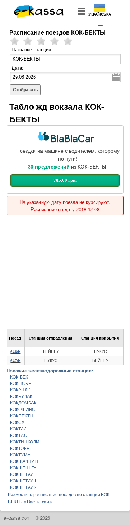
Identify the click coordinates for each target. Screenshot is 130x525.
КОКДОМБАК (23, 403)
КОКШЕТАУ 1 (23, 481)
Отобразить (25, 89)
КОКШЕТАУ (21, 474)
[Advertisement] (65, 268)
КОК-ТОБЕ (20, 383)
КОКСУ (17, 422)
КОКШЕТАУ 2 (23, 487)
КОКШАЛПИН (24, 461)
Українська (99, 14)
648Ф (15, 352)
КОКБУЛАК (21, 396)
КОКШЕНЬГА (23, 468)
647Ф (15, 361)
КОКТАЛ (18, 429)
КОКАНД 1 (20, 390)
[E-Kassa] (39, 12)
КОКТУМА (20, 455)
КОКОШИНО (22, 409)
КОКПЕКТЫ (22, 416)
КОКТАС (18, 435)
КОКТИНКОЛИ (24, 442)
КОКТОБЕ (20, 448)
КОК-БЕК (19, 377)
